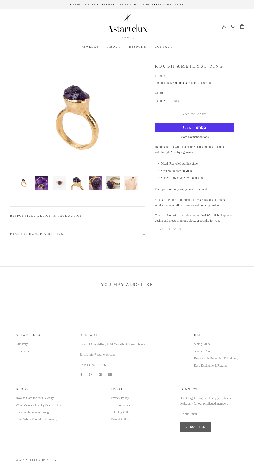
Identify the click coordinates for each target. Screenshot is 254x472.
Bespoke (137, 46)
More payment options (194, 136)
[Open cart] (242, 26)
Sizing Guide (202, 344)
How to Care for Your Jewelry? (35, 398)
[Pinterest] (180, 229)
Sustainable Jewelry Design (33, 412)
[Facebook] (169, 229)
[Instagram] (90, 374)
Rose (177, 101)
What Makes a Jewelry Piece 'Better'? (39, 405)
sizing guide (184, 170)
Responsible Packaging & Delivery (216, 358)
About (114, 46)
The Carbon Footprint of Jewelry (36, 419)
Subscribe (195, 426)
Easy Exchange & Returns (38, 234)
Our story (22, 344)
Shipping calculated (185, 82)
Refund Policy (120, 419)
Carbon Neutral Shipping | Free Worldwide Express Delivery (127, 4)
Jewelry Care (202, 351)
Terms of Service (121, 405)
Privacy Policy (120, 398)
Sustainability (24, 351)
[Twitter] (174, 229)
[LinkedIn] (110, 374)
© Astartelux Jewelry (36, 460)
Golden (161, 101)
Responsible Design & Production (46, 215)
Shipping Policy (121, 412)
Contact (164, 46)
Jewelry (90, 46)
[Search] (233, 26)
